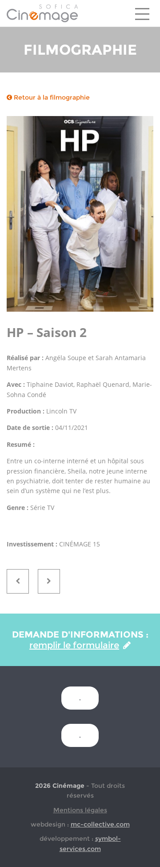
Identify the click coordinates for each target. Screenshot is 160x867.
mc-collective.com (100, 824)
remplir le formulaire (74, 645)
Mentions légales (80, 810)
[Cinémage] (42, 13)
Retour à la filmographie (51, 97)
